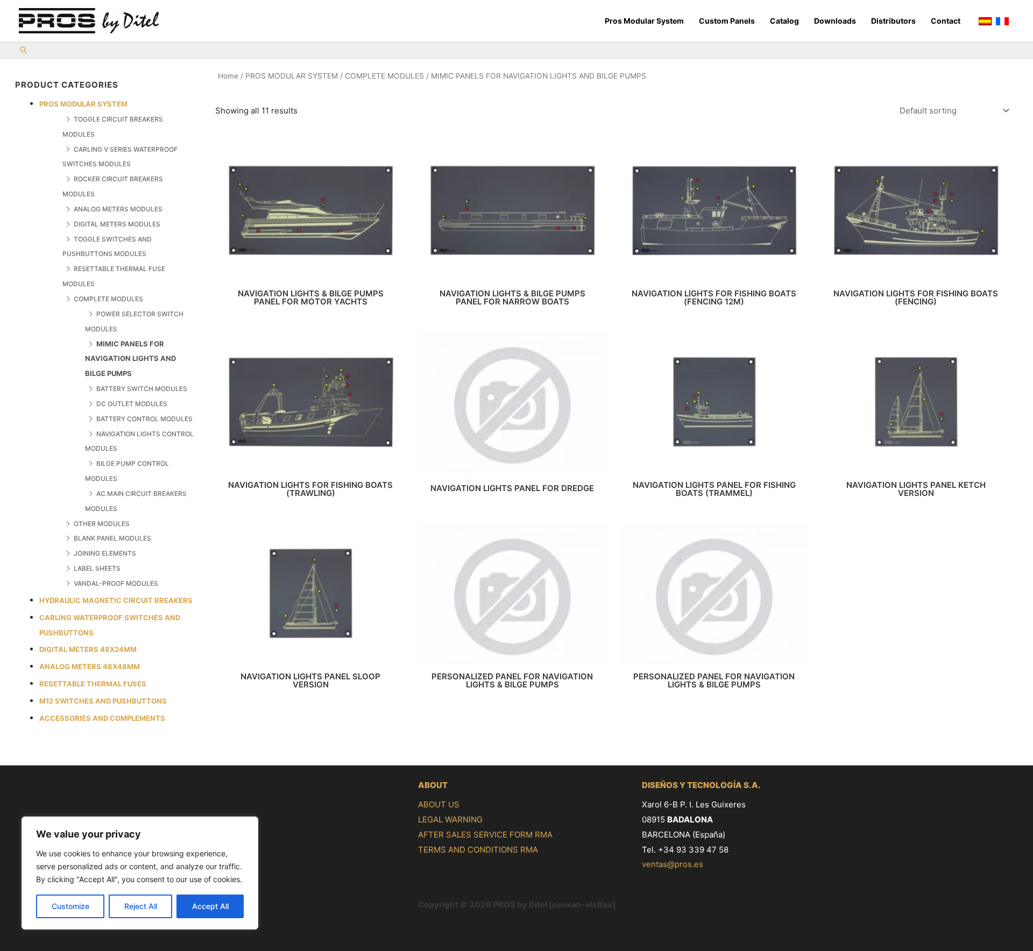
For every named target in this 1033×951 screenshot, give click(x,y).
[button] (24, 50)
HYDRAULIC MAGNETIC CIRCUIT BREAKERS (116, 600)
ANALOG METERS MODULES (118, 209)
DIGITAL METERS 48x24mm (88, 649)
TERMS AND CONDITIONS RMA (478, 849)
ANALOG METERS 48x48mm (89, 666)
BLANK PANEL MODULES (112, 538)
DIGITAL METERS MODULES (117, 224)
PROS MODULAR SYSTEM (83, 104)
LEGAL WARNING (450, 819)
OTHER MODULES (102, 524)
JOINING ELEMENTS (105, 553)
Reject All (140, 906)
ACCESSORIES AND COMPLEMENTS (102, 718)
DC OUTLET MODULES (131, 404)
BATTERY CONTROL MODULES (144, 419)
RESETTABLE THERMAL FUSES (92, 683)
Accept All (210, 906)
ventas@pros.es (672, 864)
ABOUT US (438, 804)
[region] (140, 873)
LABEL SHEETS (97, 568)
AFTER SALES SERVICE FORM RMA (485, 834)
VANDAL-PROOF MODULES (116, 583)
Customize (70, 906)
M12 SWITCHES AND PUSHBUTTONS (103, 701)
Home (228, 76)
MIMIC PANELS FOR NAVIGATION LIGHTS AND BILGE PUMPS (130, 358)
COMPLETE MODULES (108, 299)
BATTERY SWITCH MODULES (141, 389)
